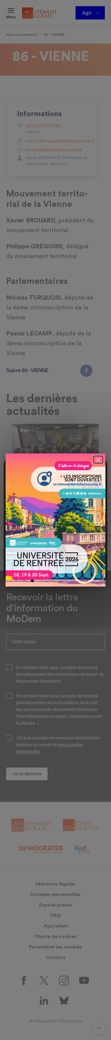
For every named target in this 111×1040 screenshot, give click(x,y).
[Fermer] (98, 459)
